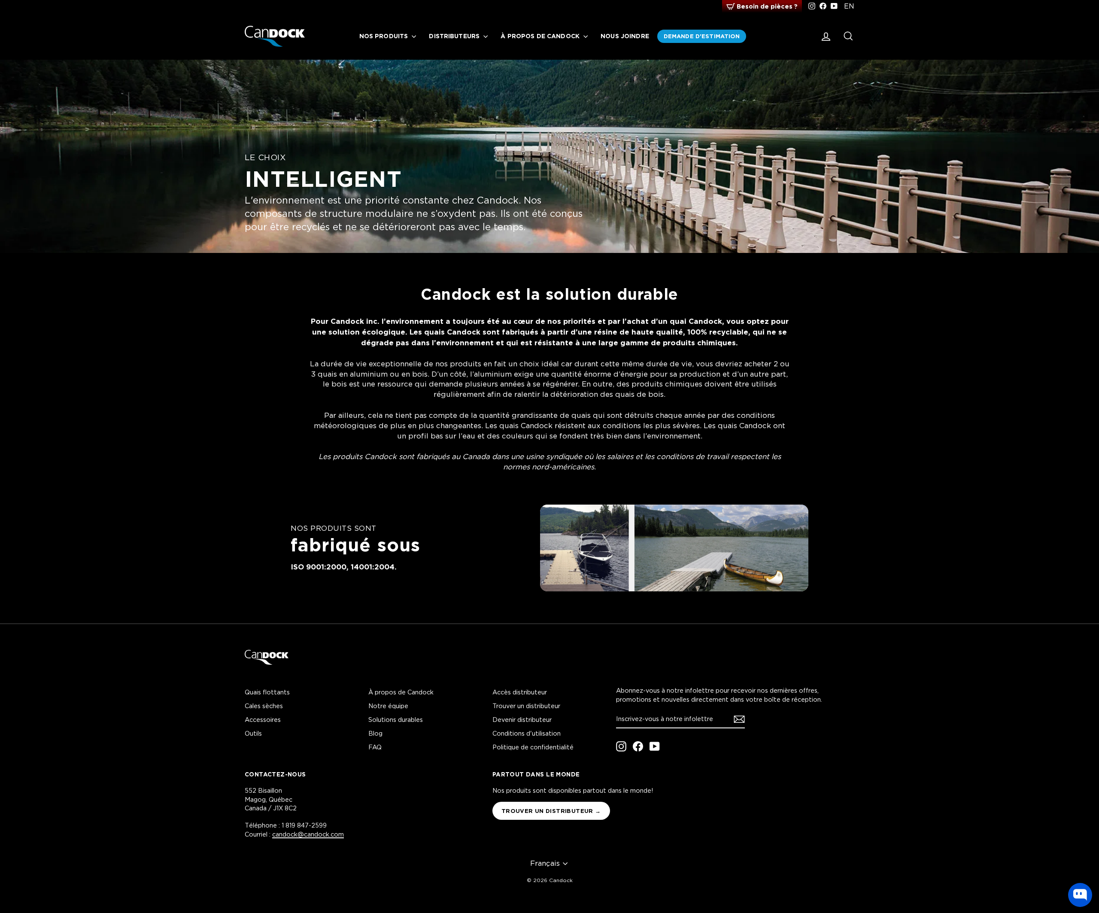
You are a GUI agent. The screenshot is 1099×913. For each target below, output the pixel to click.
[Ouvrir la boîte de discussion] (1080, 895)
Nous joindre (625, 36)
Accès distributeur (519, 692)
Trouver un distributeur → (551, 811)
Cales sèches (264, 706)
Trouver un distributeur (526, 706)
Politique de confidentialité (533, 747)
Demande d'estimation (702, 36)
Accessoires (263, 719)
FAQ (375, 747)
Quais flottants (267, 692)
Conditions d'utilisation (526, 733)
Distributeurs (455, 36)
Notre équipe (388, 706)
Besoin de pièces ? (767, 6)
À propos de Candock (541, 36)
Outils (253, 733)
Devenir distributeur (522, 719)
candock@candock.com (308, 834)
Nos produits (384, 36)
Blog (375, 733)
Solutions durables (395, 719)
